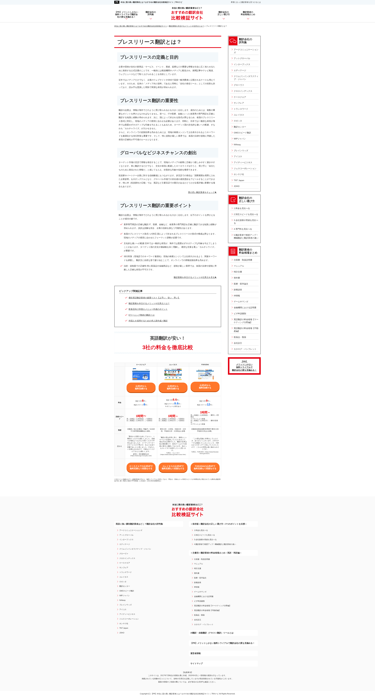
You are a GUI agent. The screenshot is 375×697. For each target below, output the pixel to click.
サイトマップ (196, 663)
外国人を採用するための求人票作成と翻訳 (148, 321)
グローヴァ (239, 85)
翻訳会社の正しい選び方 (224, 13)
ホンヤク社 (239, 174)
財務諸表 (238, 289)
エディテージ (240, 70)
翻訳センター (240, 127)
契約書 (237, 278)
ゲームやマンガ (241, 301)
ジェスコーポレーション (245, 168)
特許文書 (238, 272)
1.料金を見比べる (242, 208)
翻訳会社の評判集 (151, 13)
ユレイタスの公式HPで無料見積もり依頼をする (173, 467)
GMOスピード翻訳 (242, 132)
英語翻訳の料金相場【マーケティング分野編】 (246, 321)
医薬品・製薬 (240, 337)
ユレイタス (239, 115)
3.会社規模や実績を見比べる (246, 221)
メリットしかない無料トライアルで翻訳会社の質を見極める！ (244, 365)
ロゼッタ (238, 121)
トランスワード (241, 109)
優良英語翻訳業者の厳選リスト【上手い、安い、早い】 (154, 298)
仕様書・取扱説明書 (243, 260)
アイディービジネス (243, 162)
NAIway (237, 144)
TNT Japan (239, 180)
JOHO (237, 186)
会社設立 (238, 343)
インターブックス (242, 64)
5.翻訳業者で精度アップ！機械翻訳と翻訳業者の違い (246, 236)
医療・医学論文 (241, 284)
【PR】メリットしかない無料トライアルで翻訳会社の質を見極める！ (126, 14)
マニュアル (239, 266)
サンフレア (239, 103)
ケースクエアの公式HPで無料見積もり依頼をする (141, 467)
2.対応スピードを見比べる (246, 214)
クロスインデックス (243, 91)
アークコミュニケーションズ (246, 51)
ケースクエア (240, 97)
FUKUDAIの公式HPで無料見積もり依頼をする (205, 467)
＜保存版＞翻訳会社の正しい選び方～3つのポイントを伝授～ (218, 524)
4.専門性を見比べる (243, 229)
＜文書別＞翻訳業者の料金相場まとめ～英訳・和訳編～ (216, 553)
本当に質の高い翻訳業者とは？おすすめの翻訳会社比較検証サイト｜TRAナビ (151, 2)
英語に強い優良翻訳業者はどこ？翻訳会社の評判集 (139, 524)
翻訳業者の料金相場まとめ (248, 13)
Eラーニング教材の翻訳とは (142, 315)
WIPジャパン (240, 138)
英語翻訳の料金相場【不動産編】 (246, 329)
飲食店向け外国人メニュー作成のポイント (148, 309)
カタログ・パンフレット (245, 349)
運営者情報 (195, 653)
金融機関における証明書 (245, 307)
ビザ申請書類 (240, 313)
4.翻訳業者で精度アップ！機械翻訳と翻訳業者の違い (215, 544)
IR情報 (237, 295)
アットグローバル (242, 58)
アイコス (238, 156)
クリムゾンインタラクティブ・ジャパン (246, 77)
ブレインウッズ (241, 150)
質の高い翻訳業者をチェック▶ (202, 192)
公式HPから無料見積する (141, 387)
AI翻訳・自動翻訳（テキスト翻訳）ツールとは (211, 633)
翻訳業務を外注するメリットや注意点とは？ (149, 303)
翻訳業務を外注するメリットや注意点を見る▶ (195, 277)
